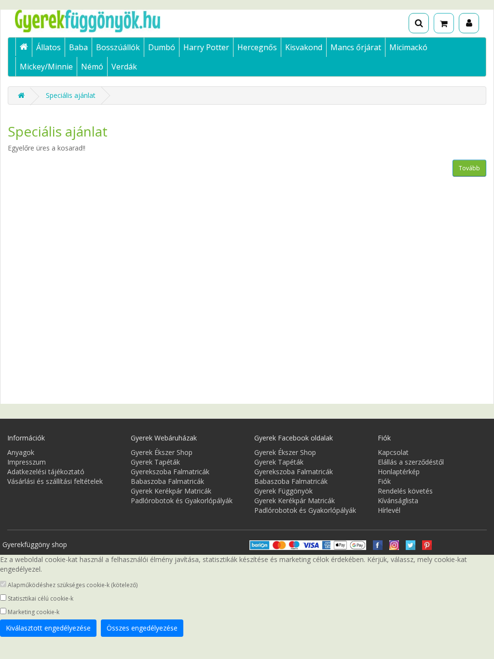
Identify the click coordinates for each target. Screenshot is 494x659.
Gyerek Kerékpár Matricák (171, 490)
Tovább (469, 168)
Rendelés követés (405, 490)
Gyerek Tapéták (155, 462)
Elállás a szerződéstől (411, 462)
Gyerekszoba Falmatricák (170, 471)
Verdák (124, 66)
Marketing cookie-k (32, 612)
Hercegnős (257, 47)
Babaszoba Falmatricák (167, 481)
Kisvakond (303, 47)
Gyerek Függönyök (283, 490)
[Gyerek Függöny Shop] (87, 21)
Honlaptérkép (399, 471)
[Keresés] (419, 23)
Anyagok (20, 452)
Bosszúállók (118, 47)
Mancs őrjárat (355, 47)
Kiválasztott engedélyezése (48, 627)
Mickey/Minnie (46, 66)
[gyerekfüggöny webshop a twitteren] (410, 544)
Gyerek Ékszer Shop (161, 452)
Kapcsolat (393, 452)
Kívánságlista (398, 500)
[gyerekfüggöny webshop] (394, 544)
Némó (92, 66)
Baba (78, 47)
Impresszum (26, 462)
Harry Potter (206, 47)
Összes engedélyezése (142, 627)
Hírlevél (389, 510)
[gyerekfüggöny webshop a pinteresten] (427, 544)
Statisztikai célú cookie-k (39, 598)
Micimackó (408, 47)
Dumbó (161, 47)
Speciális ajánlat (71, 95)
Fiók (384, 481)
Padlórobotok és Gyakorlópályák (182, 500)
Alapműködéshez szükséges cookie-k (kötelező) (71, 585)
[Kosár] (444, 23)
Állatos (48, 47)
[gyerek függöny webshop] (23, 47)
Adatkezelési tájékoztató (45, 471)
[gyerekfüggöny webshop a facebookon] (378, 544)
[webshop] (21, 95)
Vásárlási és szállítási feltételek (55, 481)
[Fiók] (469, 23)
